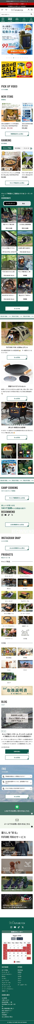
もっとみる (17, 308)
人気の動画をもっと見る (17, 524)
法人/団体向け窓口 (7, 1017)
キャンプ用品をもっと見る (17, 183)
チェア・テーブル (6, 982)
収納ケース (5, 991)
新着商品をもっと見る (17, 134)
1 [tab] (6, 57)
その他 (19, 976)
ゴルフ (19, 978)
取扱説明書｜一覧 (7, 1002)
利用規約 (4, 1015)
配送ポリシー (5, 1012)
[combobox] (14, 14)
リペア (19, 974)
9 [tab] (24, 57)
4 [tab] (13, 57)
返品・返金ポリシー (7, 1010)
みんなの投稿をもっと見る (17, 548)
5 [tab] (15, 57)
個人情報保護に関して (8, 1008)
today (13, 938)
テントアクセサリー (7, 974)
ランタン (4, 978)
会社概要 (4, 998)
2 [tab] (9, 57)
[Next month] (21, 938)
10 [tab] (27, 57)
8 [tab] (22, 57)
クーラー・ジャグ (6, 987)
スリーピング (5, 980)
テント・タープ (5, 972)
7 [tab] (20, 57)
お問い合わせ (5, 1000)
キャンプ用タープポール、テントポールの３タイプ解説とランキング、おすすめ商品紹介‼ (17, 735)
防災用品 (20, 970)
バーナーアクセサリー (8, 989)
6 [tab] (18, 57)
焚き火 (3, 976)
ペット (19, 982)
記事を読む (17, 751)
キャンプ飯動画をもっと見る (17, 498)
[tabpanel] (17, 40)
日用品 (20, 972)
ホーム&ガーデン (22, 985)
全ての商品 (5, 970)
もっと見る (17, 357)
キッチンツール (6, 985)
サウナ (19, 980)
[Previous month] (18, 938)
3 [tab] (11, 57)
